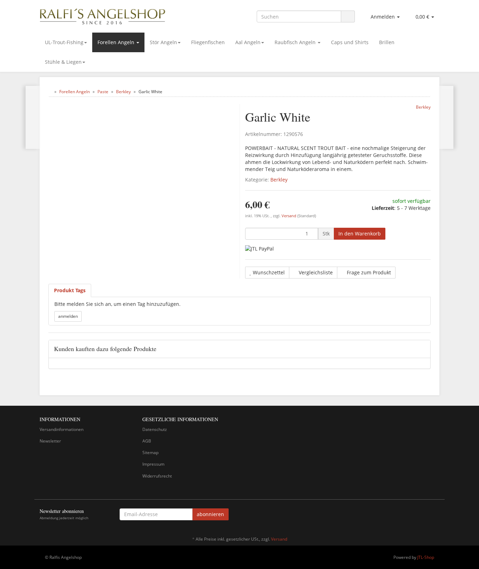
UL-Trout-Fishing (64, 42)
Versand (289, 215)
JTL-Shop (425, 557)
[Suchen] (347, 16)
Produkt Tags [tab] (70, 290)
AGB (146, 441)
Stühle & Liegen (63, 62)
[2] (259, 248)
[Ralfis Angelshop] (103, 15)
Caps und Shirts (350, 42)
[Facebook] (435, 515)
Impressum (153, 464)
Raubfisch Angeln (296, 42)
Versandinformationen (61, 429)
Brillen (386, 42)
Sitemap (150, 452)
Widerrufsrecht (157, 476)
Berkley (279, 179)
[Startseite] (50, 92)
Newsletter (50, 441)
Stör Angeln (163, 42)
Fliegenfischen (208, 42)
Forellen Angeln (116, 42)
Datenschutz (154, 429)
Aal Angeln (248, 42)
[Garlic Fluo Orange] (446, 117)
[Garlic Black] (33, 117)
